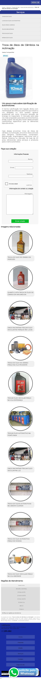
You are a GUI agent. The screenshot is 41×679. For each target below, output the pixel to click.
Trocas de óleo (7, 33)
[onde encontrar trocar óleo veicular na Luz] (20, 453)
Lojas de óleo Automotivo (11, 20)
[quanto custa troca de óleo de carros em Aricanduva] (20, 277)
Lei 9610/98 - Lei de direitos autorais (20, 620)
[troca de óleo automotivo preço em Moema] (20, 524)
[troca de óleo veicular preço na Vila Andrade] (20, 559)
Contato (20, 659)
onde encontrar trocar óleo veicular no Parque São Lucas (20, 329)
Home (21, 637)
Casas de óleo (7, 16)
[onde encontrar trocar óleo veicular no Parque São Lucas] (20, 312)
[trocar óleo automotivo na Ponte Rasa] (20, 418)
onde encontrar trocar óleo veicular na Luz (20, 469)
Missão (20, 648)
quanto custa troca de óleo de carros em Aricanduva (20, 293)
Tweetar (5, 56)
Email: (12, 167)
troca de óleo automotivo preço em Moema (19, 540)
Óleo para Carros (8, 25)
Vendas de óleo (7, 37)
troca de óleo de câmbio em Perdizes (19, 258)
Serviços (20, 12)
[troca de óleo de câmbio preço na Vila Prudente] (20, 348)
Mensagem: (29, 194)
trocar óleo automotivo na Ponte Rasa (19, 434)
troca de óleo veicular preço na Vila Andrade (20, 575)
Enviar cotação (20, 221)
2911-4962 (7, 631)
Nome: (30, 159)
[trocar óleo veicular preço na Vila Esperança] (20, 383)
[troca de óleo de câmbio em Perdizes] (20, 242)
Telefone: (30, 174)
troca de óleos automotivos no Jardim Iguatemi (19, 505)
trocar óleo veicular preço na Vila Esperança (19, 399)
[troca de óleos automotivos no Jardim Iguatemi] (20, 488)
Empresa (20, 642)
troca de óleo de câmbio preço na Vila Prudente (18, 364)
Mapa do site (20, 664)
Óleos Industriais (8, 29)
